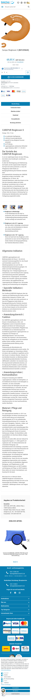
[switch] (3, 695)
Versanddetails (15, 119)
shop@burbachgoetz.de (17, 573)
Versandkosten (20, 62)
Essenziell (6, 673)
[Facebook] (11, 593)
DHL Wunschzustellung (9, 678)
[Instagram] (19, 593)
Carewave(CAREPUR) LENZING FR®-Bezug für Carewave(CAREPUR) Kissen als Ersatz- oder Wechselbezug (15, 554)
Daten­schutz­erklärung (6, 670)
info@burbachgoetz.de (17, 586)
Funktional (6, 682)
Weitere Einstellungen (6, 684)
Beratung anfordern (15, 122)
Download (15, 115)
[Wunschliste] (18, 2)
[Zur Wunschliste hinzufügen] (28, 72)
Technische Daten (15, 107)
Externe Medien (7, 677)
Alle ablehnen (15, 691)
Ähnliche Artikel (15, 111)
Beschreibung (15, 104)
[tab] (15, 104)
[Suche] (28, 6)
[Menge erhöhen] (7, 72)
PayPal (5, 680)
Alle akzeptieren (15, 688)
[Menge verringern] (2, 72)
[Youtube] (15, 593)
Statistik (6, 675)
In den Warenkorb (17, 77)
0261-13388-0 (13, 584)
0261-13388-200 (14, 571)
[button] (21, 2)
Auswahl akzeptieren (15, 693)
